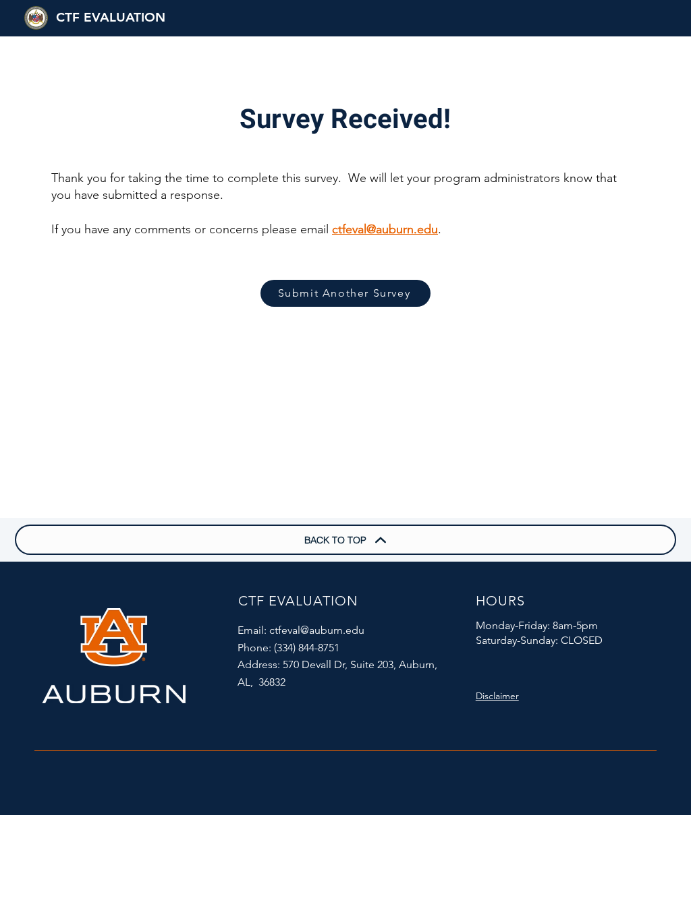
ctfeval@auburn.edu (385, 229)
